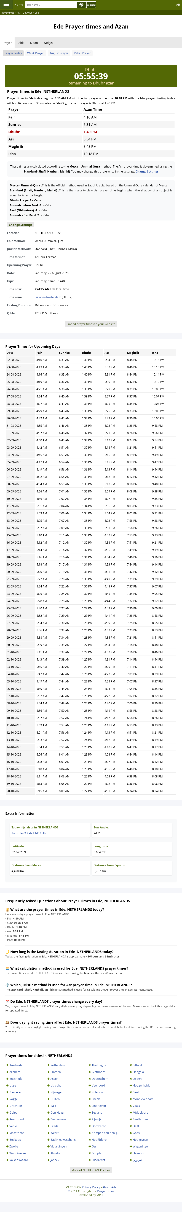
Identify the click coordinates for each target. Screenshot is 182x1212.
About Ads (109, 1187)
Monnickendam (143, 1099)
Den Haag (57, 1113)
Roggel (13, 1099)
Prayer (7, 43)
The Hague (99, 1065)
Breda (54, 1126)
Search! (91, 4)
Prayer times (105, 1191)
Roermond (16, 1119)
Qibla (20, 43)
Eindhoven (99, 1106)
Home (18, 4)
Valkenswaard (18, 1160)
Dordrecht (99, 1126)
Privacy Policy (91, 1187)
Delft (136, 1126)
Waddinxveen (18, 1153)
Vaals (136, 1106)
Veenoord (98, 1085)
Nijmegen (56, 1092)
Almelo (55, 1153)
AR (178, 4)
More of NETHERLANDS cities (90, 1170)
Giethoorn (99, 1072)
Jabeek (54, 1160)
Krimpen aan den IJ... (105, 1133)
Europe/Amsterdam (47, 297)
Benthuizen (140, 1119)
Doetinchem (100, 1079)
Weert (54, 1133)
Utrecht (55, 1085)
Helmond (139, 1153)
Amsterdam (17, 1065)
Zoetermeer (58, 1119)
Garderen (15, 1092)
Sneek (96, 1099)
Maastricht (16, 1133)
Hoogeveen (140, 1140)
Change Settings (147, 171)
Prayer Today (13, 53)
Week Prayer (35, 53)
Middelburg (140, 1113)
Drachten (15, 1106)
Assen (54, 1079)
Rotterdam (57, 1065)
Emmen (55, 1072)
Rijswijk (96, 1119)
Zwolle (13, 1146)
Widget (48, 43)
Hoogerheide (141, 1085)
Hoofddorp (99, 1140)
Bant (136, 1092)
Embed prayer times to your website (90, 324)
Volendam (98, 1092)
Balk (53, 1106)
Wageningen (141, 1146)
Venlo (13, 1126)
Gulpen (14, 1113)
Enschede (15, 1079)
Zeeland (97, 1113)
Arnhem (14, 1072)
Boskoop (15, 1140)
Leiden (137, 1079)
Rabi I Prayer (82, 53)
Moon (34, 43)
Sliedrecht (98, 1160)
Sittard (137, 1065)
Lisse (12, 1085)
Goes (136, 1133)
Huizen (55, 1099)
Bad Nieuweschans (63, 1140)
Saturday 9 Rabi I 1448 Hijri (29, 833)
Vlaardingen (58, 1146)
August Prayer (58, 53)
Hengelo (138, 1072)
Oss (94, 1146)
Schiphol (97, 1153)
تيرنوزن (137, 1160)
